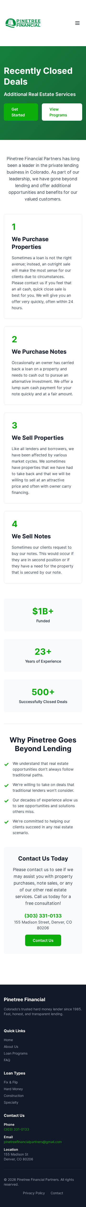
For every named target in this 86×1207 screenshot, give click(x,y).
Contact (57, 1193)
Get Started (18, 112)
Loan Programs (15, 1053)
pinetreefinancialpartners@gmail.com (33, 1142)
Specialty (11, 1102)
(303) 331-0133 (16, 1129)
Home (8, 1040)
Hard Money (13, 1089)
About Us (11, 1046)
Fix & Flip (11, 1082)
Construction (14, 1096)
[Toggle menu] (77, 23)
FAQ (7, 1060)
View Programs (58, 112)
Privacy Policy (34, 1193)
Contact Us (43, 940)
